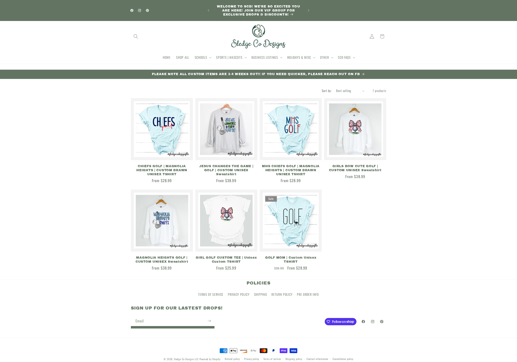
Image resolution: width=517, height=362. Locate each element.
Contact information (317, 359)
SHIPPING (260, 294)
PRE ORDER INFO (308, 294)
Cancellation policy (343, 359)
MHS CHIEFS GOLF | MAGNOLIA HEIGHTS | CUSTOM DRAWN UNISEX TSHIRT (290, 170)
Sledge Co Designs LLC (186, 359)
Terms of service (272, 359)
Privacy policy (251, 359)
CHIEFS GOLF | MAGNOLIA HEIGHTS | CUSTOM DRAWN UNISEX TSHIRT (161, 170)
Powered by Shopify (210, 359)
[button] (136, 36)
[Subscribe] (209, 321)
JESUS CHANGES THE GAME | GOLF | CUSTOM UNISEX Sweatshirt (226, 170)
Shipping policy (293, 359)
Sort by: (327, 90)
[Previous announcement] (208, 10)
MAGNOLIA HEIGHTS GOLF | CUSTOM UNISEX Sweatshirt (162, 259)
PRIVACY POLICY (239, 294)
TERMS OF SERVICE (210, 294)
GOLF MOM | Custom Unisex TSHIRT (290, 259)
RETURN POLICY (281, 294)
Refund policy (232, 359)
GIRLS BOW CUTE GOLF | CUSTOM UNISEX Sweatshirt (355, 168)
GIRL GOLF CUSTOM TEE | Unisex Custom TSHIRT (226, 259)
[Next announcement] (308, 10)
